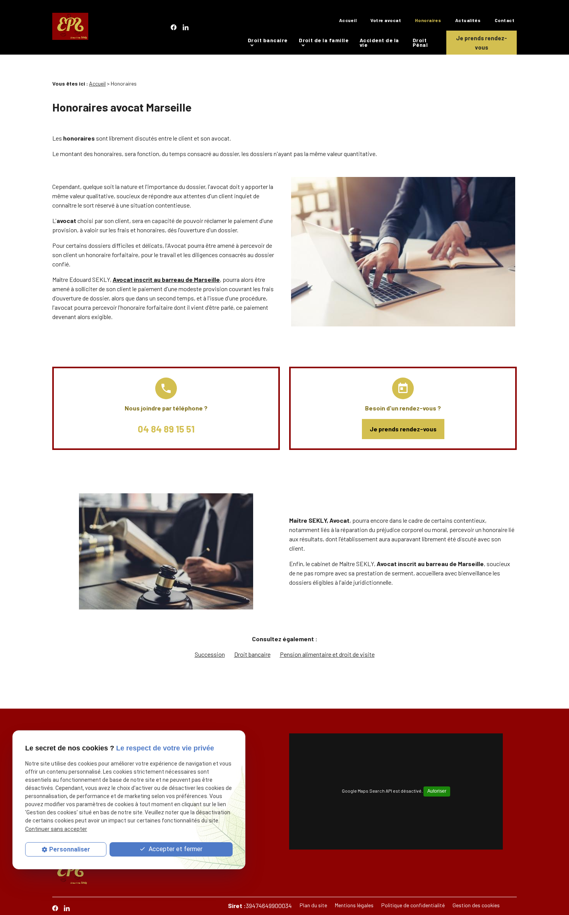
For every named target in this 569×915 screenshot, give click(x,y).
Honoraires (428, 20)
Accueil (347, 20)
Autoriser (436, 791)
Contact (504, 20)
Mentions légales (354, 905)
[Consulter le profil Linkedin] (186, 27)
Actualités (468, 20)
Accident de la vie (379, 42)
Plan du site (313, 905)
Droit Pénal (420, 42)
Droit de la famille (323, 40)
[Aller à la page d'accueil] (70, 27)
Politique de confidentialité (413, 905)
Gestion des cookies (476, 905)
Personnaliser (69, 849)
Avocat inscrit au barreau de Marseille (166, 279)
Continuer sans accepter (56, 829)
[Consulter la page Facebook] (174, 27)
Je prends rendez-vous (481, 42)
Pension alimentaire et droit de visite (327, 654)
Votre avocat (385, 20)
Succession (210, 654)
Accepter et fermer (174, 849)
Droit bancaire (268, 40)
